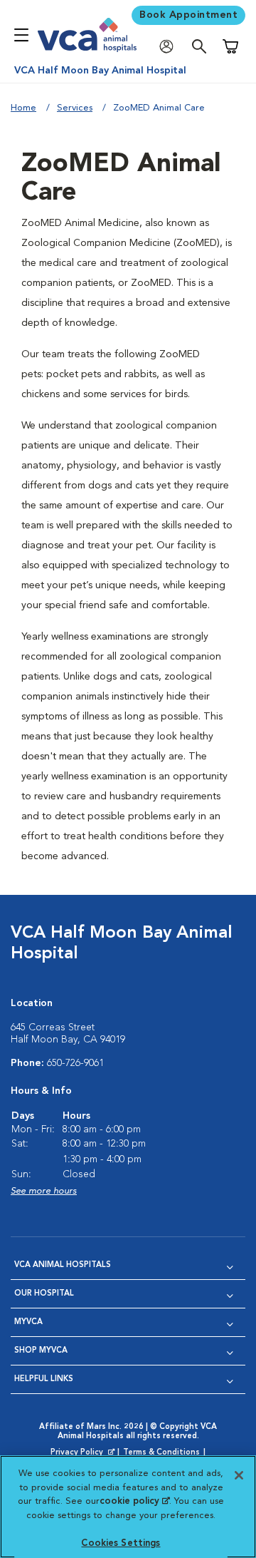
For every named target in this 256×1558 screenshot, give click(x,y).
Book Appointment (188, 15)
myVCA (28, 1322)
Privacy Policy (83, 1453)
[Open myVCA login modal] (170, 46)
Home (23, 108)
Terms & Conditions (161, 1453)
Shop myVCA (41, 1351)
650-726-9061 (75, 1063)
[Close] (239, 1475)
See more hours (44, 1191)
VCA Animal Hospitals (62, 1265)
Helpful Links (43, 1379)
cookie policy (134, 1501)
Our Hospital (44, 1294)
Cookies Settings (120, 1543)
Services (74, 108)
